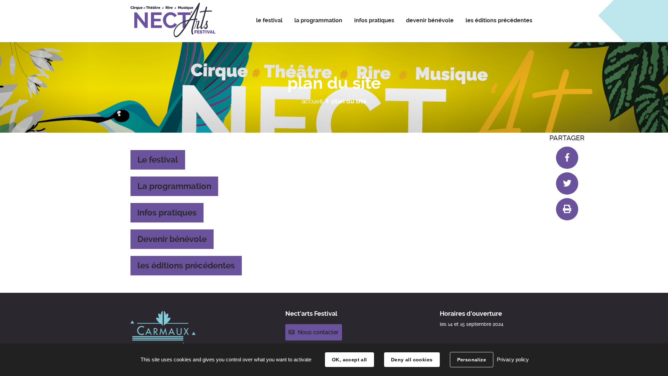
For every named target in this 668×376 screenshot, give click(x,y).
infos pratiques (167, 213)
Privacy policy (513, 359)
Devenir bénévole (172, 239)
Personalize (471, 359)
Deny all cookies (412, 359)
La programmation (174, 186)
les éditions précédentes (186, 266)
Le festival (157, 160)
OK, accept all (349, 359)
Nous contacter (318, 332)
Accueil (312, 101)
